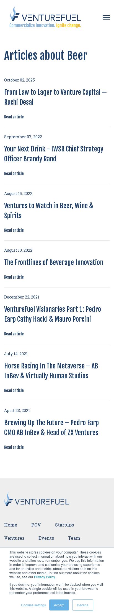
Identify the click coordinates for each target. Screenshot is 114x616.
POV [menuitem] (36, 525)
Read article (14, 117)
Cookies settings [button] (33, 605)
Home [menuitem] (10, 525)
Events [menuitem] (46, 538)
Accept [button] (59, 605)
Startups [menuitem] (64, 525)
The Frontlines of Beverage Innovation (53, 262)
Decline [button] (83, 605)
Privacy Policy (44, 576)
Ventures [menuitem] (14, 538)
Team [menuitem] (74, 538)
